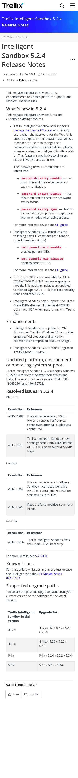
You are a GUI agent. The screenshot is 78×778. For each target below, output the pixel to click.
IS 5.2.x (10, 80)
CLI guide (61, 225)
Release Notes (28, 80)
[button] (39, 37)
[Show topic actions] (72, 59)
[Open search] (61, 5)
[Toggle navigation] (72, 5)
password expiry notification (32, 130)
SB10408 (41, 556)
